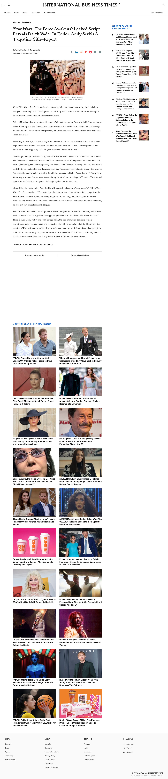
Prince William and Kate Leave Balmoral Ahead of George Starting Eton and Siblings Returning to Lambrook (79, 401)
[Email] (95, 52)
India (85, 748)
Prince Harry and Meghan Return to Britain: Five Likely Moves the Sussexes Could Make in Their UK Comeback (80, 562)
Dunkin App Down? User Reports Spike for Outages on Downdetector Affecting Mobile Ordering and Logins (33, 562)
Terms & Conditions (52, 752)
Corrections (49, 763)
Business (7, 12)
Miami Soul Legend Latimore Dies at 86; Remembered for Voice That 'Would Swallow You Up (79, 642)
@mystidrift (35, 50)
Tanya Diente (20, 50)
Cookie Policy (49, 760)
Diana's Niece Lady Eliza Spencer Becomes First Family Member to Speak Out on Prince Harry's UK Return (33, 401)
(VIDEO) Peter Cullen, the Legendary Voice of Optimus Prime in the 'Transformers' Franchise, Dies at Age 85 (80, 441)
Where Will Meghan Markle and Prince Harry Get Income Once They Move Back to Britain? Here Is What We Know (80, 361)
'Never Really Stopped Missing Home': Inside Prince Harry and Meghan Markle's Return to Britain (34, 522)
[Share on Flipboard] (86, 52)
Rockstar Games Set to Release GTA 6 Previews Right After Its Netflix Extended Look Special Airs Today (80, 602)
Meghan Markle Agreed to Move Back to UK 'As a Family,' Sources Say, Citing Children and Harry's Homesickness (33, 441)
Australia (87, 744)
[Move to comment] (100, 52)
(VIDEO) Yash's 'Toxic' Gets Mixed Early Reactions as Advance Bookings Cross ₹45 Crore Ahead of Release (33, 682)
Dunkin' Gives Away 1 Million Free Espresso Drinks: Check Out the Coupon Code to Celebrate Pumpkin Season (79, 723)
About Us (48, 744)
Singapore (87, 752)
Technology (35, 12)
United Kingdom (89, 756)
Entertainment (49, 12)
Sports (25, 12)
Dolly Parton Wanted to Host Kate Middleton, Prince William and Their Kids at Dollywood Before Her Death (33, 642)
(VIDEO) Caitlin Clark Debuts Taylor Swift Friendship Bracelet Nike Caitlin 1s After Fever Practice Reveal (34, 723)
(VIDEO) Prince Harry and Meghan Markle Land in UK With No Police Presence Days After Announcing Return (32, 361)
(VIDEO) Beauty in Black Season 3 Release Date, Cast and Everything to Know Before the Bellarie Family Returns (80, 481)
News (16, 12)
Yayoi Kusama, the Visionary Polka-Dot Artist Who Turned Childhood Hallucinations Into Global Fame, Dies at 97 (34, 481)
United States (89, 760)
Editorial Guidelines (80, 255)
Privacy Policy (50, 756)
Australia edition (156, 12)
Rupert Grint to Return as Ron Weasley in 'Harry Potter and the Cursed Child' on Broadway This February (78, 682)
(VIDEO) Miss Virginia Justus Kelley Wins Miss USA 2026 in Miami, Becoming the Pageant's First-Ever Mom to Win (80, 522)
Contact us (48, 748)
